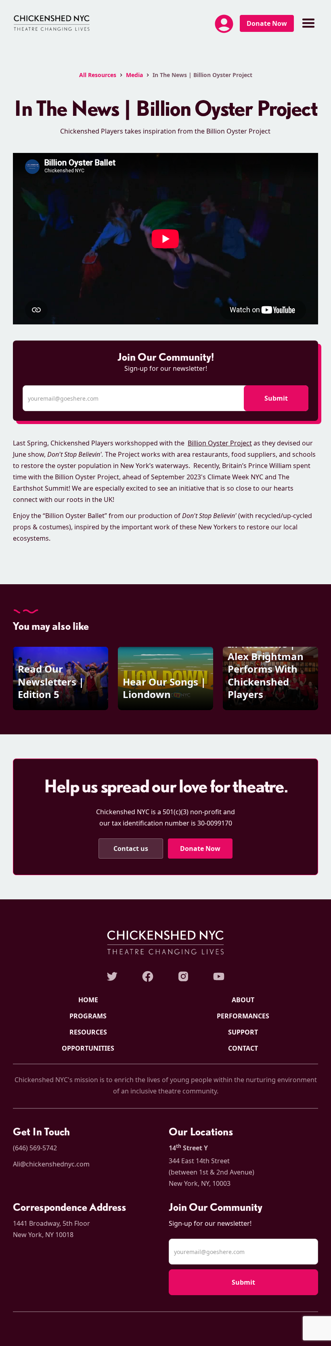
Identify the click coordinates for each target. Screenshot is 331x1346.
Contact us (130, 848)
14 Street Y (188, 1147)
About (243, 999)
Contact (243, 1048)
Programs (88, 1016)
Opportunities (88, 1048)
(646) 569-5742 (35, 1147)
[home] (52, 23)
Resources (88, 1032)
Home (88, 999)
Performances (243, 1016)
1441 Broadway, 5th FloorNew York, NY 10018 (51, 1229)
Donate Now (267, 23)
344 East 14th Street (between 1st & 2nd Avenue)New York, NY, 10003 (211, 1172)
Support (243, 1032)
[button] (224, 25)
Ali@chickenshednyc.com (51, 1164)
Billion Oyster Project (220, 443)
